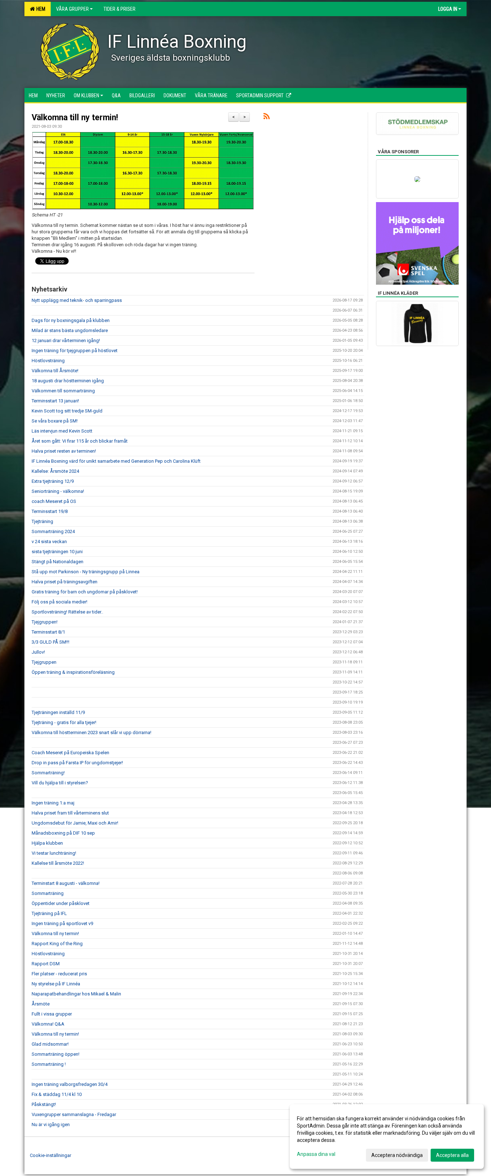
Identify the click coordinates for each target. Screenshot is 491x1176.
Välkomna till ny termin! (75, 117)
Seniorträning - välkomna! (58, 491)
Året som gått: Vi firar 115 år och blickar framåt (80, 441)
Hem (39, 9)
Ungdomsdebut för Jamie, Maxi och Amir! (75, 823)
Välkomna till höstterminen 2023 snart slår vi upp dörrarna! (91, 732)
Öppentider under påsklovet (61, 903)
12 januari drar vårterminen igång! (66, 340)
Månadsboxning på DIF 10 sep (64, 833)
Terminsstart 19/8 (50, 511)
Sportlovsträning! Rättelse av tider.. (67, 612)
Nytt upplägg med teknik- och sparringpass (77, 300)
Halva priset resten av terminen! (64, 451)
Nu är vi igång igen (51, 1124)
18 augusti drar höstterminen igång (68, 380)
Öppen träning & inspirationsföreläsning (73, 672)
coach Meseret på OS (54, 501)
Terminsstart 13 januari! (55, 400)
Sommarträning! (48, 772)
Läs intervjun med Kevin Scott (62, 431)
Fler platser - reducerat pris (59, 973)
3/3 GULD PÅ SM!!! (50, 642)
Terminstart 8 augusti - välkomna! (66, 883)
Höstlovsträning (48, 360)
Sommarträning (48, 893)
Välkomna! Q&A (48, 1024)
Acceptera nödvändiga (397, 1155)
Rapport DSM (46, 963)
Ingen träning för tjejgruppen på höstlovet (75, 350)
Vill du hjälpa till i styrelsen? (60, 782)
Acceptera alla (452, 1155)
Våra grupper (72, 9)
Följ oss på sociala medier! (59, 602)
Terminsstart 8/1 (48, 632)
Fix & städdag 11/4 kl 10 (57, 1094)
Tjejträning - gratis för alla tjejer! (64, 722)
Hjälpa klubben (47, 843)
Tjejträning (42, 521)
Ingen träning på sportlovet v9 (62, 923)
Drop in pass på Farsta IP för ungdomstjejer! (77, 762)
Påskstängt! (44, 1104)
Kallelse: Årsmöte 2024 (56, 471)
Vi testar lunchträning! (54, 853)
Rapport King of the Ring (57, 943)
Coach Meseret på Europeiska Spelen (70, 752)
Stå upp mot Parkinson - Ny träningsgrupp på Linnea (85, 571)
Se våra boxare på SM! (55, 421)
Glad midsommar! (50, 1044)
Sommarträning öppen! (55, 1054)
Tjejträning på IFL (49, 913)
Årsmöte (41, 1004)
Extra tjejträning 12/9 (53, 481)
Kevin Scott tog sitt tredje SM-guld (67, 411)
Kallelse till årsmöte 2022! (58, 863)
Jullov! (38, 652)
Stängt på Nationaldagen (57, 561)
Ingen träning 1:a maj (53, 803)
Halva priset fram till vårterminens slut (70, 813)
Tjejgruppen (44, 662)
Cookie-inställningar (50, 1155)
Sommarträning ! (49, 1064)
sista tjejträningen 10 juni (57, 551)
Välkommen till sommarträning (63, 390)
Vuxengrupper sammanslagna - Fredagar (74, 1114)
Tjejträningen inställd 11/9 (58, 712)
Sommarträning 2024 (53, 531)
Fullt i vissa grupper (52, 1014)
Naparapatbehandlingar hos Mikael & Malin (76, 994)
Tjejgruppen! (45, 622)
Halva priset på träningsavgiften (64, 581)
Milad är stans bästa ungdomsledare (70, 330)
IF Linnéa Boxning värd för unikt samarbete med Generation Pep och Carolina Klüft (116, 461)
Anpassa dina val (316, 1154)
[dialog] (387, 1136)
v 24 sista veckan (49, 541)
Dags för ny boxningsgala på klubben (71, 320)
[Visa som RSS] (266, 117)
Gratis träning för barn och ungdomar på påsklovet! (85, 591)
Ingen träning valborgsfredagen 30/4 (69, 1084)
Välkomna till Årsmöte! (55, 370)
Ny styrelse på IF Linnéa (56, 983)
